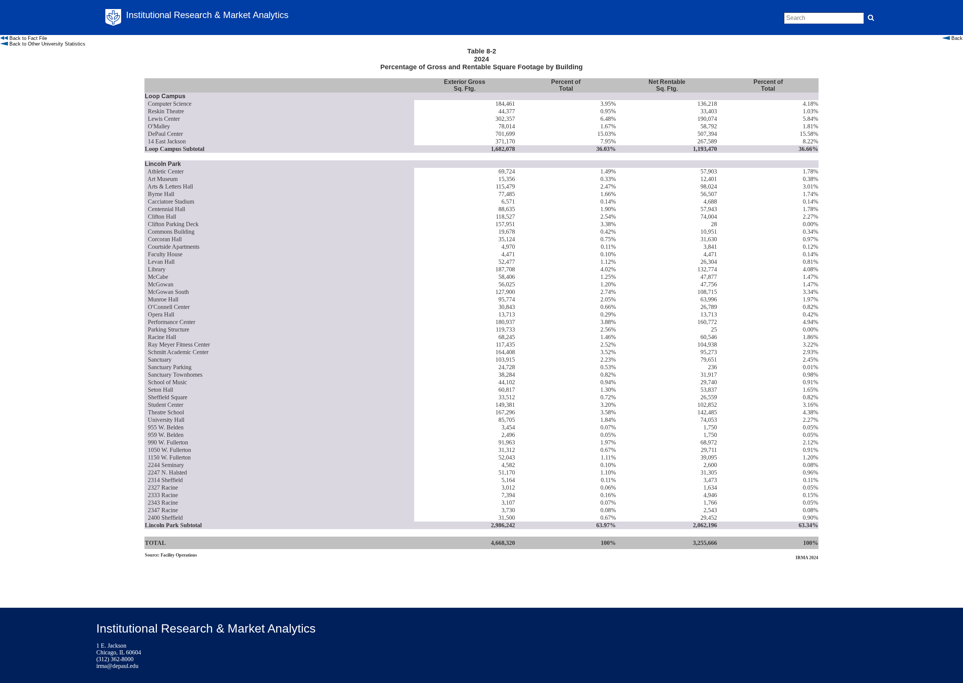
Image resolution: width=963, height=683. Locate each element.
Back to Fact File (27, 38)
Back (956, 38)
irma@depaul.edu (117, 666)
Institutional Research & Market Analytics (206, 628)
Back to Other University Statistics (46, 44)
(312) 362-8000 (115, 659)
